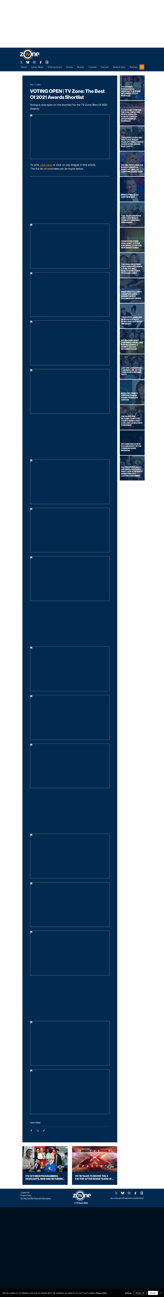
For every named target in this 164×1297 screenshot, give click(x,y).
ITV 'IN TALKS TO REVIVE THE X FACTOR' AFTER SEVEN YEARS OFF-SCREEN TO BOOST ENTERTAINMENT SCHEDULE (94, 1177)
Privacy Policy (101, 1293)
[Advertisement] (46, 6)
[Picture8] (27, 62)
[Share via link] (44, 1130)
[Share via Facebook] (31, 1130)
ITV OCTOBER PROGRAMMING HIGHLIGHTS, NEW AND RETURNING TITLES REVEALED (44, 1177)
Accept (153, 1293)
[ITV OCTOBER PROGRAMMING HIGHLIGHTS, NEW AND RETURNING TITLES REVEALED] (45, 1159)
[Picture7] (40, 62)
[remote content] (69, 201)
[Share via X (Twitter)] (37, 1130)
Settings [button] (128, 1293)
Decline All (140, 1293)
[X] (21, 62)
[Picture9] (47, 62)
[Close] (160, 1293)
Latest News (35, 1122)
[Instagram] (34, 62)
